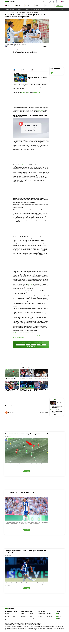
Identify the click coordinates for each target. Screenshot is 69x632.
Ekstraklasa (23, 613)
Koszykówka (47, 9)
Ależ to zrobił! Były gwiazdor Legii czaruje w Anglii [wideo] (56, 409)
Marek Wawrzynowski (11, 45)
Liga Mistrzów (40, 110)
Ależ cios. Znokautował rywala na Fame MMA (57, 412)
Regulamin (39, 623)
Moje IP (26, 624)
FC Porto (28, 92)
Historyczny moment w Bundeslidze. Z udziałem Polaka (26, 379)
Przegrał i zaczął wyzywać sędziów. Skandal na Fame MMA (57, 407)
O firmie (15, 623)
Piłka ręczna (42, 9)
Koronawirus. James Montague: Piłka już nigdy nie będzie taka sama (37, 78)
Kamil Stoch (49, 613)
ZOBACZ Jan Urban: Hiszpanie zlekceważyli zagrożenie (23, 332)
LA (53, 9)
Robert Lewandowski (41, 613)
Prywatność (22, 623)
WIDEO (37, 9)
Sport (34, 624)
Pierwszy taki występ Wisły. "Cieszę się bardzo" (41, 390)
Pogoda (6, 624)
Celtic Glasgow (22, 164)
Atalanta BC (12, 12)
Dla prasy (18, 623)
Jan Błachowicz (49, 616)
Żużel (23, 9)
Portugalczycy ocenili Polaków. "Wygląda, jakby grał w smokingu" (25, 390)
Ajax (19, 92)
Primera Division (23, 616)
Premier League (23, 615)
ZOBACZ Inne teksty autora (18, 337)
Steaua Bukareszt (36, 92)
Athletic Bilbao (29, 284)
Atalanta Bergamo (35, 209)
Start (5, 12)
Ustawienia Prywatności (29, 623)
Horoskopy (10, 624)
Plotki (23, 624)
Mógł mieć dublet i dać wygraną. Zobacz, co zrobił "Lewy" (10, 379)
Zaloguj (63, 1)
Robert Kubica (40, 615)
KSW (6, 619)
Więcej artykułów (56, 414)
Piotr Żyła (40, 618)
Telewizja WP (19, 624)
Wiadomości (30, 624)
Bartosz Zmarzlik (49, 615)
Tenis (16, 9)
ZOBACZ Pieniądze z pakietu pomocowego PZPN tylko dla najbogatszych (27, 335)
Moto (51, 9)
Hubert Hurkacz (49, 618)
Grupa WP (11, 623)
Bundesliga (31, 615)
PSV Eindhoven (23, 92)
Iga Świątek (40, 616)
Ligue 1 (22, 618)
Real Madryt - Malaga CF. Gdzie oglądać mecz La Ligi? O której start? (41, 379)
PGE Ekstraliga (31, 618)
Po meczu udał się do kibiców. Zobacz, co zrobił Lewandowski (12, 390)
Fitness (6, 618)
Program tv (14, 624)
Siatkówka (19, 9)
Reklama (35, 623)
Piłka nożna (12, 9)
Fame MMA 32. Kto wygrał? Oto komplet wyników (59, 403)
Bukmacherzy (27, 9)
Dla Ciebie (7, 9)
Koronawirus (15, 363)
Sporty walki (33, 9)
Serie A (30, 616)
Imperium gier (37, 624)
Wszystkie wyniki (59, 5)
